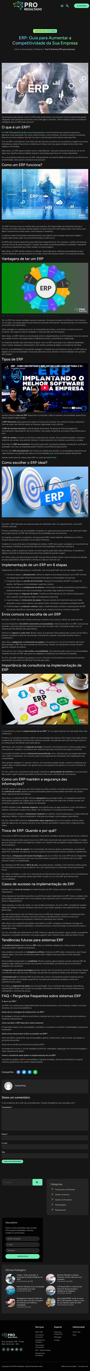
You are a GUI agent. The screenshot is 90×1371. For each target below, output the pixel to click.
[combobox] (17, 1182)
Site (3, 1152)
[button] (62, 6)
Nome (5, 1134)
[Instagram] (8, 1349)
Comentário (7, 1107)
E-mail (5, 1143)
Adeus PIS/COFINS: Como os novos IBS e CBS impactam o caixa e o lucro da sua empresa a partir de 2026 (70, 1300)
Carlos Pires (51, 457)
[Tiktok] (21, 1349)
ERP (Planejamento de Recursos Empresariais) (24, 132)
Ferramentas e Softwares (45, 31)
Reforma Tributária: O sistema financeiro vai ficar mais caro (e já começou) (69, 1277)
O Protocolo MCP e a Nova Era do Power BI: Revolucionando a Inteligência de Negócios (69, 1289)
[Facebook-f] (4, 1349)
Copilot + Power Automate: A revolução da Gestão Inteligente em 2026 (30, 1277)
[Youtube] (12, 1349)
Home (17, 49)
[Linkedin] (17, 1349)
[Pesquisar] (37, 1182)
